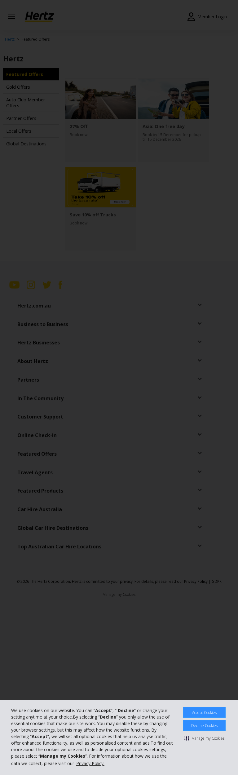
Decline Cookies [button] (204, 725)
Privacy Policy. (90, 763)
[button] (204, 738)
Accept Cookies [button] (204, 712)
